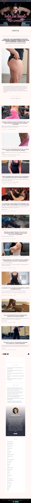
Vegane (8, 488)
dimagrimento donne (9, 456)
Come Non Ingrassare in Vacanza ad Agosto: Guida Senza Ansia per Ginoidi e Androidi (15, 368)
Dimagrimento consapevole (13, 256)
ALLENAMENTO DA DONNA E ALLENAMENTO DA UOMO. (14, 402)
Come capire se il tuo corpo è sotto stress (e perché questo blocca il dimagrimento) (15, 260)
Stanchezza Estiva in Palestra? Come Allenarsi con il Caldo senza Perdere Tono (15, 374)
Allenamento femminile (6, 174)
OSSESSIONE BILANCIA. (16, 396)
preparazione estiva (9, 475)
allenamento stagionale (10, 443)
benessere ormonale (14, 174)
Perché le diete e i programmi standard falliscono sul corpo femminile (15, 343)
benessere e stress (5, 256)
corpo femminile (9, 451)
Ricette (8, 477)
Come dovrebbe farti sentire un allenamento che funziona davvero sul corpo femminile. (15, 177)
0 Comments (14, 129)
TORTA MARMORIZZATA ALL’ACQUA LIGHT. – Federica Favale (15, 398)
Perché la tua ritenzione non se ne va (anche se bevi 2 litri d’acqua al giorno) (15, 150)
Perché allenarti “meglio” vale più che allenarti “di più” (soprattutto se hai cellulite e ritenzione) (15, 233)
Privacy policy (16, 501)
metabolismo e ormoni (5, 257)
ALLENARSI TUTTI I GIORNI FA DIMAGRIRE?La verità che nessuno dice (15, 288)
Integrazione (8, 464)
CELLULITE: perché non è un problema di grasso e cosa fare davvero (15, 316)
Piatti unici (8, 472)
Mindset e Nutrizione (9, 469)
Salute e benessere (9, 483)
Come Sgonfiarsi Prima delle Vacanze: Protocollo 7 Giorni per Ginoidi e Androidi (14, 371)
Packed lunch (8, 470)
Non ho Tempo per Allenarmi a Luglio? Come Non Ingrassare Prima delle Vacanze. (14, 379)
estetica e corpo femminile (23, 174)
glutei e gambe (23, 201)
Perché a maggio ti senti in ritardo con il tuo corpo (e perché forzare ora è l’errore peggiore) (15, 123)
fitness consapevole (22, 256)
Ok (13, 501)
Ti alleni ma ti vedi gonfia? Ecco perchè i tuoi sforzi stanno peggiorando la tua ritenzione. (15, 204)
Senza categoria (9, 485)
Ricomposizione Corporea (10, 480)
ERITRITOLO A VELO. (10, 399)
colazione (8, 449)
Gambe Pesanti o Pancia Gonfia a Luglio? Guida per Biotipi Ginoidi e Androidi (15, 376)
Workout (8, 490)
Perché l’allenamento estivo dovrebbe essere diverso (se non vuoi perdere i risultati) (15, 40)
